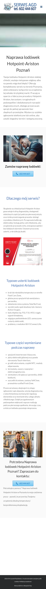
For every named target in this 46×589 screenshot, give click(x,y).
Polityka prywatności (25, 581)
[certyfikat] (23, 238)
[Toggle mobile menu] (41, 7)
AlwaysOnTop (27, 586)
